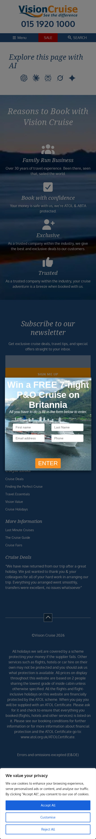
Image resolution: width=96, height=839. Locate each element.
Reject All (48, 829)
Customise (48, 817)
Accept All (48, 805)
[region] (48, 803)
